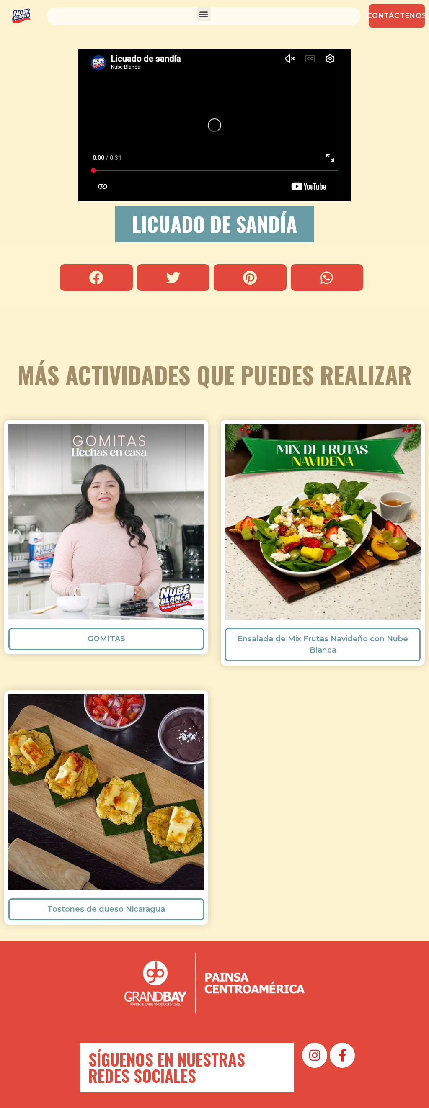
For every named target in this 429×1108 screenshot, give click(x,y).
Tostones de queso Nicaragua (106, 909)
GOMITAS (106, 638)
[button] (204, 14)
